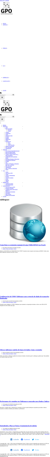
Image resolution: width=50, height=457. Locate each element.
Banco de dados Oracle (10, 152)
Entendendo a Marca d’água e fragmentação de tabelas (18, 426)
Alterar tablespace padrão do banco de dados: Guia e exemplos (21, 350)
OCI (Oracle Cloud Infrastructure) (12, 150)
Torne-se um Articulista (10, 191)
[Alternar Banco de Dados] (22, 128)
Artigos (4, 248)
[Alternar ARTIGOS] (22, 126)
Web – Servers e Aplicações (11, 168)
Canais (6, 174)
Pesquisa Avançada (9, 188)
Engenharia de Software (10, 160)
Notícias (7, 180)
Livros (6, 179)
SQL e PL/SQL (11, 145)
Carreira (7, 132)
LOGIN (4, 90)
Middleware (7, 139)
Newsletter (7, 193)
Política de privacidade (10, 195)
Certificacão (7, 133)
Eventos (7, 136)
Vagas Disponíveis (9, 184)
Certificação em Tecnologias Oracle (11, 157)
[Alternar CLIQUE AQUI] (22, 186)
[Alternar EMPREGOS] (22, 182)
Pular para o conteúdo (4, 0)
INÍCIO (4, 23)
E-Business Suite (8, 135)
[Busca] (1, 93)
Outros (6, 140)
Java (9, 142)
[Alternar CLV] (22, 170)
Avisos (6, 171)
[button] (5, 65)
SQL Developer (8, 147)
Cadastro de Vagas (9, 183)
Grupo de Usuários (9, 177)
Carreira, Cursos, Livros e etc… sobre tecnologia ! (12, 155)
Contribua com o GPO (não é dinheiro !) (11, 190)
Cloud (6, 134)
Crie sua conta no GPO (10, 187)
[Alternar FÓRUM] (22, 149)
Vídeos (6, 181)
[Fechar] (2, 97)
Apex (6, 127)
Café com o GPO (9, 173)
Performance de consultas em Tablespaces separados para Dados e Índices (24, 401)
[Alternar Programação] (22, 141)
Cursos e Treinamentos (10, 175)
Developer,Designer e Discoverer (12, 159)
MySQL (10, 129)
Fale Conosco (8, 194)
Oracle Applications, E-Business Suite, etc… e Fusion (12, 164)
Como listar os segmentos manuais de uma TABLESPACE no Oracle (23, 245)
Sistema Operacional (9, 146)
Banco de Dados (9, 248)
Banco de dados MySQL (10, 153)
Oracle (9, 131)
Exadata (7, 138)
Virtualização (8, 148)
